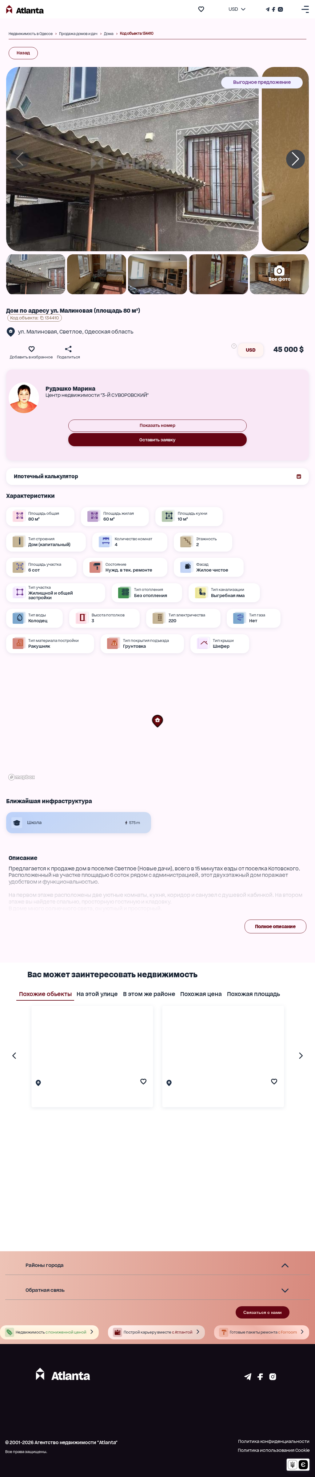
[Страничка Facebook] (274, 9)
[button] (157, 721)
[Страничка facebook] (260, 1378)
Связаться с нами (262, 1312)
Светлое (70, 332)
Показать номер (157, 425)
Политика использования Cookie (274, 1450)
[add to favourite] (201, 9)
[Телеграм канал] (268, 9)
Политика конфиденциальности (273, 1441)
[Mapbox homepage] (21, 777)
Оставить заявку (157, 439)
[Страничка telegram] (247, 1378)
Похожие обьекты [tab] (45, 994)
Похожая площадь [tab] (253, 994)
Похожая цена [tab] (201, 994)
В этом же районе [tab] (149, 994)
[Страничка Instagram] (280, 9)
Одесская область (109, 332)
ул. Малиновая (37, 332)
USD (251, 350)
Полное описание (275, 926)
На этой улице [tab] (97, 994)
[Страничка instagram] (272, 1378)
